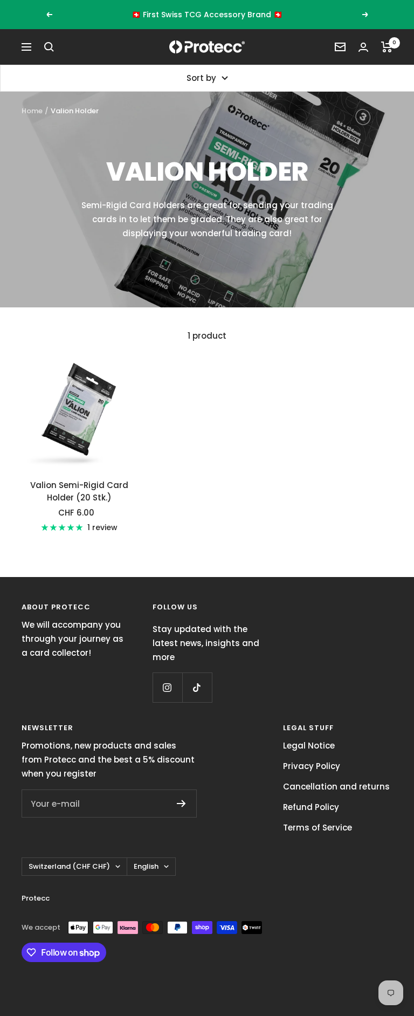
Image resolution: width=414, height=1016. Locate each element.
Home (32, 111)
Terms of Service (317, 827)
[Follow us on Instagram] (167, 687)
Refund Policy (311, 807)
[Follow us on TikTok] (197, 687)
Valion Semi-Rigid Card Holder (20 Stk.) (79, 491)
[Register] (181, 803)
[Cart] (386, 47)
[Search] (49, 47)
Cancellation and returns (336, 786)
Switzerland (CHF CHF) (69, 866)
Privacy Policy (311, 766)
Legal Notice (309, 745)
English (146, 866)
